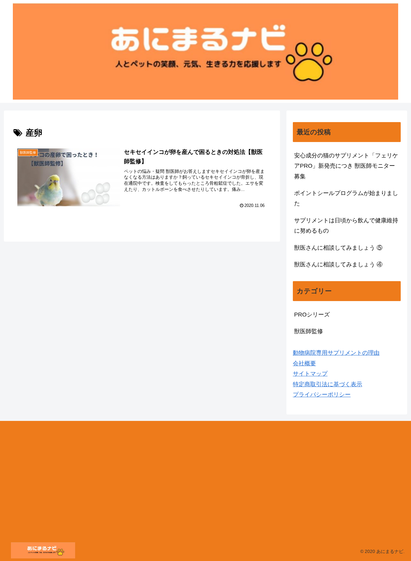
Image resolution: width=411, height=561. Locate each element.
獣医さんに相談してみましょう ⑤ (338, 248)
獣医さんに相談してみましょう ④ (338, 264)
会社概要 (304, 363)
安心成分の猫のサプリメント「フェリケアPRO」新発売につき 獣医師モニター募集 (346, 166)
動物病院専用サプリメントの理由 (336, 353)
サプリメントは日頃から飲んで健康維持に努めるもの (346, 225)
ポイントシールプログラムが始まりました (346, 198)
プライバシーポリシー (322, 394)
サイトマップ (310, 373)
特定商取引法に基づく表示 (327, 384)
